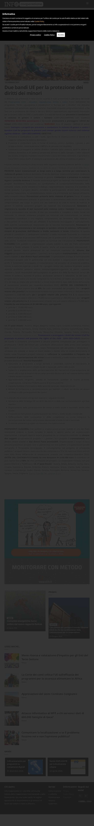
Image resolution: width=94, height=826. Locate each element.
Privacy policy (35, 35)
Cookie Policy (39, 21)
